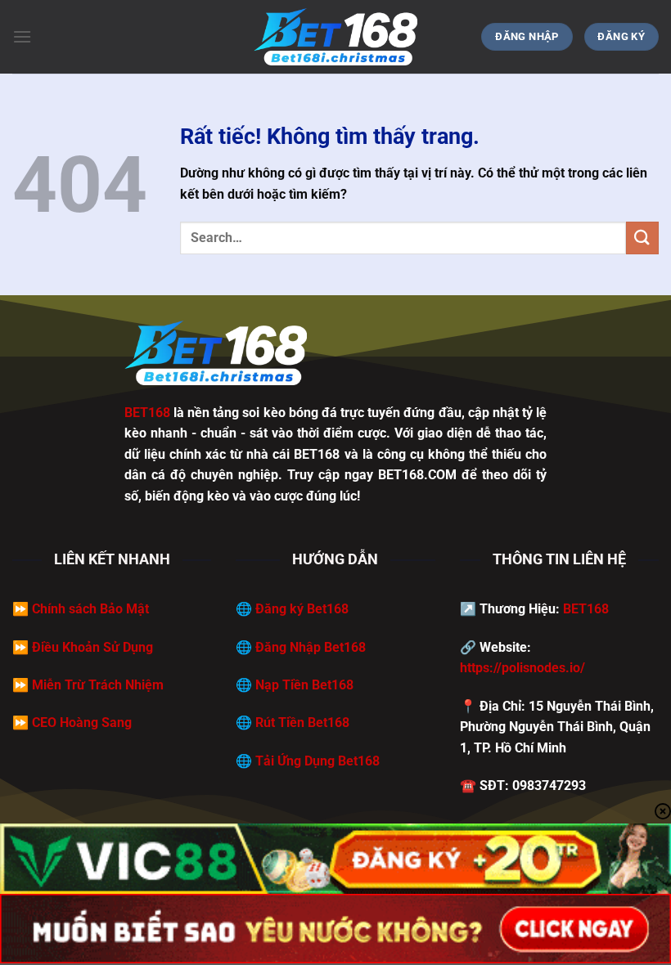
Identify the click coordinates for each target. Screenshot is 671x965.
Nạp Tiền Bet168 (304, 685)
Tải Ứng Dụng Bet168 (317, 761)
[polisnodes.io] (335, 37)
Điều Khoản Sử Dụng (92, 647)
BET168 (586, 609)
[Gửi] (642, 238)
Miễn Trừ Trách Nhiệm (98, 685)
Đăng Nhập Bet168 (310, 647)
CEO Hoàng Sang (82, 722)
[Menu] (22, 36)
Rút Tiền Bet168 (302, 722)
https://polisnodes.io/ (522, 668)
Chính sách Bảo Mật (90, 609)
